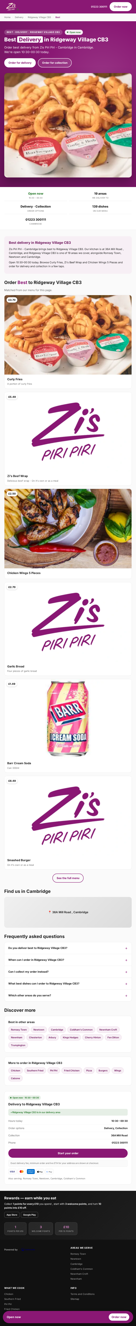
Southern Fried (35, 1070)
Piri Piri (53, 1070)
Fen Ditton (113, 1037)
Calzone (15, 1078)
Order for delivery (20, 62)
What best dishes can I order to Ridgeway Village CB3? (43, 983)
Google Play (29, 1214)
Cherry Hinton (93, 1037)
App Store (12, 1214)
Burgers (103, 1070)
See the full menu (68, 878)
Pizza (89, 1070)
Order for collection (54, 62)
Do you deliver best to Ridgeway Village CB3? (37, 948)
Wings (117, 1070)
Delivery (19, 17)
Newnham (16, 1037)
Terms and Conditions (82, 1294)
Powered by (11, 1249)
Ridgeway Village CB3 (39, 17)
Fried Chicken (72, 1070)
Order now (121, 6)
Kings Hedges (70, 1037)
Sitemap (74, 1299)
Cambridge (57, 1029)
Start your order (68, 1153)
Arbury (52, 1037)
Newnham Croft (108, 1029)
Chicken (15, 1070)
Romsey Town (19, 1029)
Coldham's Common (81, 1029)
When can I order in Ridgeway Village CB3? (36, 960)
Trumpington (18, 1045)
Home (7, 17)
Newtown (38, 1029)
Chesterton (35, 1037)
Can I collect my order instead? (28, 971)
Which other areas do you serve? (29, 995)
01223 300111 (99, 6)
